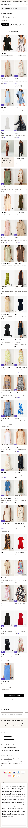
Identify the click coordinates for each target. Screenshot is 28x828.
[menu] (2, 4)
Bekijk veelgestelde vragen (10, 747)
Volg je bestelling (7, 736)
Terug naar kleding (7, 13)
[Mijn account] (19, 4)
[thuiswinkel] (18, 776)
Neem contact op (8, 759)
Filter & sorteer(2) (15, 31)
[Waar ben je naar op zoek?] (3, 8)
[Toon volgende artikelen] (18, 699)
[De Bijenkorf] (8, 4)
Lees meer (10, 816)
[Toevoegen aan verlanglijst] (12, 50)
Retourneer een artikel (9, 739)
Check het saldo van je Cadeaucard (12, 750)
